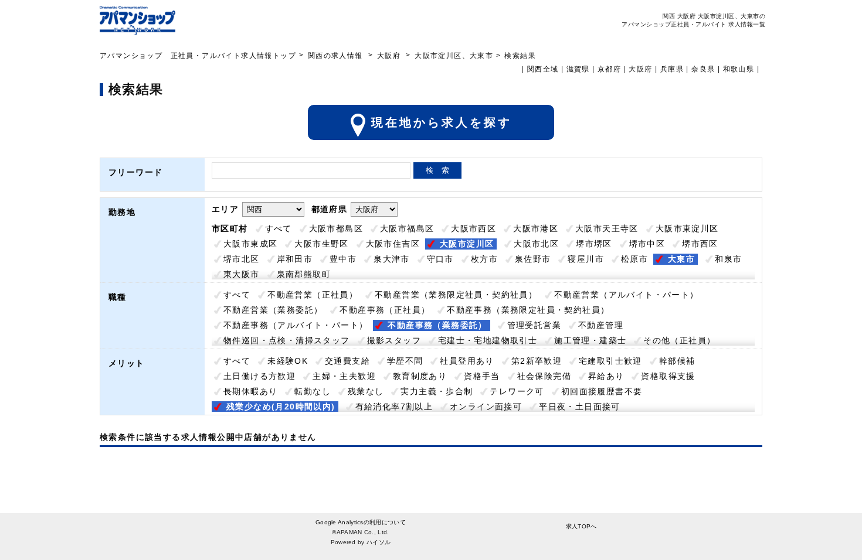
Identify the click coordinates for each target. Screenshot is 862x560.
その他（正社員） (679, 340)
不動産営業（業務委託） (273, 310)
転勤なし (312, 391)
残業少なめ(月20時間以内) (280, 406)
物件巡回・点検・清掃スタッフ (286, 340)
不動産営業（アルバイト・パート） (626, 294)
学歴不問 (405, 361)
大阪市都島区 (336, 228)
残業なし (366, 391)
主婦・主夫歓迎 (344, 376)
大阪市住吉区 (393, 243)
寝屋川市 (586, 259)
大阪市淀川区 (467, 243)
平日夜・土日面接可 (579, 406)
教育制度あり (420, 376)
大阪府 (389, 56)
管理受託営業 (534, 325)
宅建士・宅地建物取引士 (487, 340)
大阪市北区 (536, 243)
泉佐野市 (533, 259)
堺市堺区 (594, 243)
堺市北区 (241, 259)
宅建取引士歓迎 (610, 361)
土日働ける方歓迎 (259, 376)
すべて (278, 228)
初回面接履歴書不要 (602, 391)
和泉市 (728, 259)
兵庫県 (672, 69)
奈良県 (703, 69)
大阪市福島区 (407, 228)
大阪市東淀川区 (687, 228)
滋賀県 (578, 69)
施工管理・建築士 (590, 340)
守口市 (440, 259)
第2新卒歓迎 (536, 361)
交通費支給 (347, 361)
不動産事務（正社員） (385, 310)
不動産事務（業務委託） (437, 325)
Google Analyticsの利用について (360, 522)
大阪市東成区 (250, 243)
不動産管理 (600, 325)
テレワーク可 (517, 391)
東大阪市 (241, 274)
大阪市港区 (535, 228)
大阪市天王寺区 (607, 228)
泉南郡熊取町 (304, 274)
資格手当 (482, 376)
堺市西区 (700, 243)
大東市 (681, 259)
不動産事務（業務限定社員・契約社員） (528, 310)
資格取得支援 (668, 376)
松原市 (634, 259)
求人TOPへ (581, 526)
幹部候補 (677, 361)
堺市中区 (647, 243)
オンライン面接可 (486, 406)
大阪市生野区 (321, 243)
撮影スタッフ (394, 340)
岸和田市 (295, 259)
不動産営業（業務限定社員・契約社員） (456, 294)
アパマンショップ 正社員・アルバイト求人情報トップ (198, 56)
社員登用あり (467, 361)
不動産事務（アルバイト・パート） (295, 325)
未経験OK (287, 361)
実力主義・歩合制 (437, 391)
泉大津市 (392, 259)
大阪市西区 (473, 228)
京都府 (609, 69)
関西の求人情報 (336, 56)
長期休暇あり (250, 391)
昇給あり (606, 376)
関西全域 (543, 69)
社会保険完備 (544, 376)
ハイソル (378, 542)
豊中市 (343, 259)
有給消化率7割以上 (394, 406)
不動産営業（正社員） (312, 294)
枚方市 (484, 259)
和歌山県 (739, 69)
